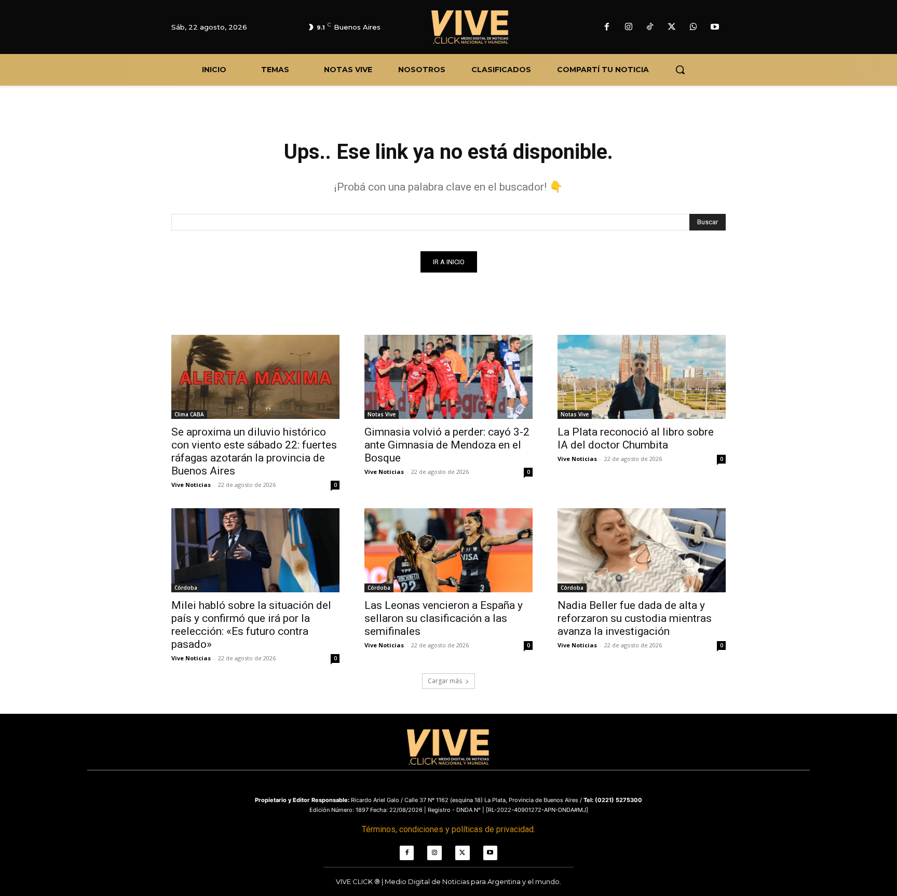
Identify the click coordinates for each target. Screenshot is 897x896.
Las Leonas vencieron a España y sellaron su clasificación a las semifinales (443, 618)
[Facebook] (607, 27)
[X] (672, 27)
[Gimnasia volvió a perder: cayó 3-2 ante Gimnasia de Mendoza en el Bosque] (448, 377)
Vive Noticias (191, 484)
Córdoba (185, 587)
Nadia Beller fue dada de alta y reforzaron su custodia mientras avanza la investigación (635, 618)
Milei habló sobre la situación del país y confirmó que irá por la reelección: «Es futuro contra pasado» (251, 624)
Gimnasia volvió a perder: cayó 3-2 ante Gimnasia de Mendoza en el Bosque (446, 445)
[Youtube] (715, 27)
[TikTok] (650, 27)
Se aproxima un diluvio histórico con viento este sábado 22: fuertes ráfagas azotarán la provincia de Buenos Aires (254, 451)
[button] (680, 69)
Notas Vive (382, 414)
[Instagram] (629, 27)
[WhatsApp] (693, 27)
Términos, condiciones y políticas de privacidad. (448, 829)
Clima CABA (189, 414)
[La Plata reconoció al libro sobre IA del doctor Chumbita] (642, 377)
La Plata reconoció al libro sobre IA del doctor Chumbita (636, 438)
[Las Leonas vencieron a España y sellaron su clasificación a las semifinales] (448, 550)
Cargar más (445, 680)
